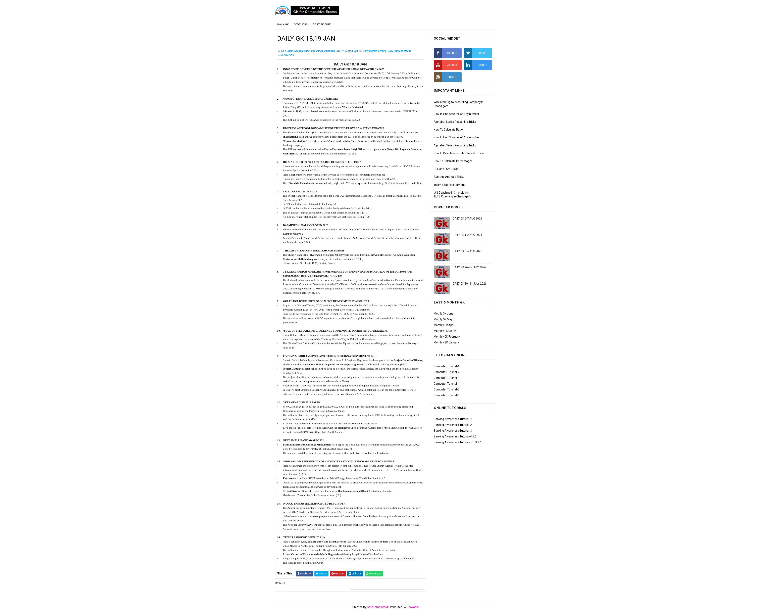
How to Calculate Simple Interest (454, 153)
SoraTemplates (377, 607)
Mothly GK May (443, 319)
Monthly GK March (445, 330)
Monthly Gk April (444, 325)
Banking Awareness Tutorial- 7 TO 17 (457, 442)
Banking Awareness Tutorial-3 (453, 430)
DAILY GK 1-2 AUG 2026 (467, 234)
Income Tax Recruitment (449, 184)
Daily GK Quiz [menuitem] (322, 24)
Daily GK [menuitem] (283, 24)
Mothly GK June (443, 313)
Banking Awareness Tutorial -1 (453, 419)
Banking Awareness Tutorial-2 (453, 424)
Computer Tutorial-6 (446, 395)
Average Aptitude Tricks (449, 176)
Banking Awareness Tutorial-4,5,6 (455, 436)
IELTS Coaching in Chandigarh (452, 196)
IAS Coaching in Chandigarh (451, 192)
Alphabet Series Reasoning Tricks (455, 121)
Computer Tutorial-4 (446, 383)
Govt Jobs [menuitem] (301, 24)
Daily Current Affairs (374, 51)
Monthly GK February (447, 336)
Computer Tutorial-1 (446, 366)
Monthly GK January (446, 342)
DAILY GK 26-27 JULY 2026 (469, 267)
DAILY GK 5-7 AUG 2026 (467, 218)
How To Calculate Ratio (448, 129)
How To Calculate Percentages (453, 161)
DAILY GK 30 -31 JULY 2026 (469, 283)
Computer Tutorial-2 (446, 372)
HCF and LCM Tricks (446, 169)
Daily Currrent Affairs (399, 51)
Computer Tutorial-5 (446, 389)
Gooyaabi (413, 607)
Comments (287, 55)
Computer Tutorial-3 (446, 377)
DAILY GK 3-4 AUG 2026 (467, 251)
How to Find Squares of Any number (456, 113)
